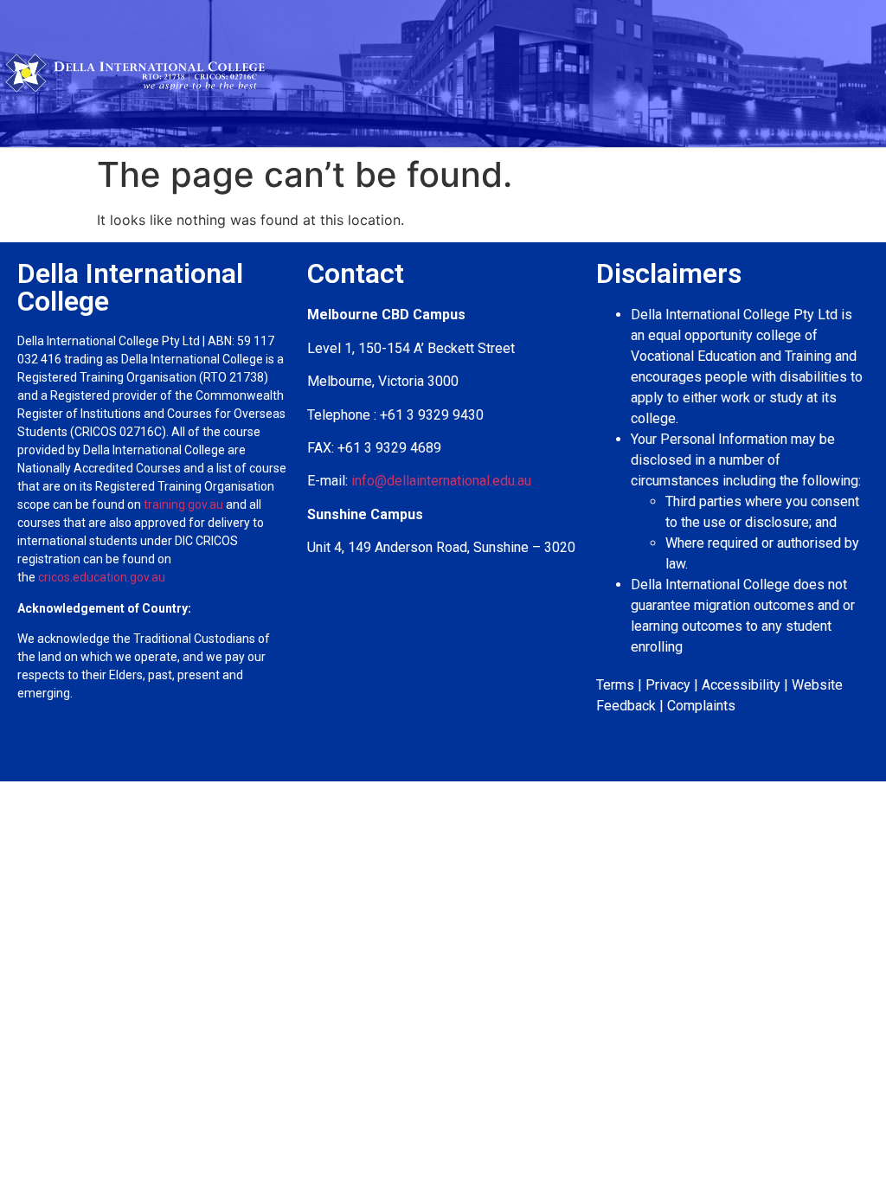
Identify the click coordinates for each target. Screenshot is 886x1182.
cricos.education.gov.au (103, 577)
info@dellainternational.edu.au (441, 480)
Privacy (667, 685)
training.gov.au (183, 504)
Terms (615, 685)
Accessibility (741, 685)
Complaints (701, 705)
